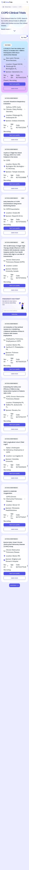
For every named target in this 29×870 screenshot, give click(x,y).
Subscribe (14, 314)
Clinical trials (8, 7)
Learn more (14, 88)
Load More (13, 585)
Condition (15, 7)
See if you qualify (14, 84)
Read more (5, 29)
